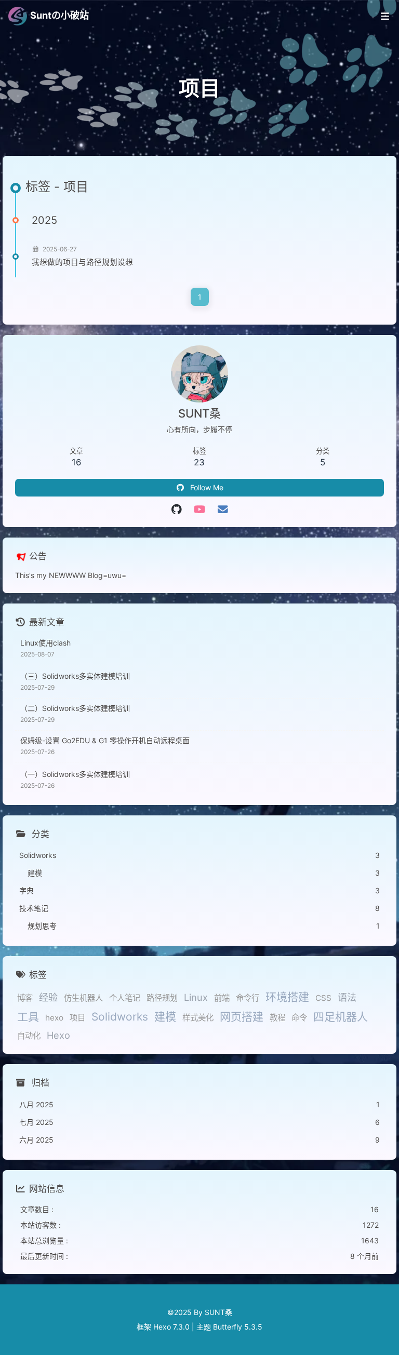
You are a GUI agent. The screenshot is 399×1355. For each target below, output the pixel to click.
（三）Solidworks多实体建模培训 (75, 676)
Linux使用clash (45, 642)
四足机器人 (340, 1016)
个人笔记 (124, 998)
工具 (28, 1016)
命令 (299, 1018)
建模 (165, 1016)
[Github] (176, 509)
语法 (347, 997)
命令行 (247, 998)
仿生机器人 (83, 998)
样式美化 (198, 1018)
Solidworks (119, 1016)
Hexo (58, 1035)
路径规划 (162, 998)
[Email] (222, 509)
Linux (196, 997)
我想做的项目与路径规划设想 (82, 262)
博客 (25, 998)
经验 (48, 997)
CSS (323, 998)
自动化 (29, 1036)
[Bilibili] (199, 509)
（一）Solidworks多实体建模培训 (75, 774)
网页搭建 (241, 1016)
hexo (54, 1018)
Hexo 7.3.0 (171, 1326)
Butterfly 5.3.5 (237, 1326)
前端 (222, 998)
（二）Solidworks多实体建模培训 (75, 708)
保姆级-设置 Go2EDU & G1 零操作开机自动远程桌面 (105, 740)
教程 (277, 1018)
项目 (77, 1018)
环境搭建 (287, 996)
